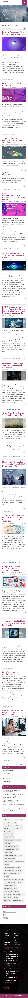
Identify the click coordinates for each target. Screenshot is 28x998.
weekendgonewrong (18, 900)
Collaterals (7, 944)
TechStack (7, 940)
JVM (5, 882)
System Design (7, 894)
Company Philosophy (9, 831)
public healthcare (8, 891)
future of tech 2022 (8, 861)
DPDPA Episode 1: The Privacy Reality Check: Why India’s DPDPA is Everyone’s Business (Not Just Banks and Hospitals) (14, 796)
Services (6, 935)
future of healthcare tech (9, 858)
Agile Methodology (8, 819)
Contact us (17, 944)
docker (17, 849)
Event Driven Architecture (10, 855)
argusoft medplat (19, 819)
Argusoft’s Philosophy (12, 358)
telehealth (16, 897)
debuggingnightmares (9, 840)
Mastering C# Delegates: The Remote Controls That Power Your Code (13, 809)
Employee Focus (8, 852)
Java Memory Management (10, 879)
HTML (5, 873)
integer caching (12, 873)
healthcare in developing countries (12, 867)
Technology (9, 79)
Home (6, 933)
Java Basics (6, 876)
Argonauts (17, 940)
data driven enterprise (9, 837)
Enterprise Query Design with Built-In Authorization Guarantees (11, 801)
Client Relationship (17, 828)
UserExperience (7, 900)
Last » (21, 764)
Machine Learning (12, 882)
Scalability (16, 891)
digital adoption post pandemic (11, 846)
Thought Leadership (11, 134)
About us (16, 933)
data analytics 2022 (8, 834)
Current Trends (10, 248)
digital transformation (9, 849)
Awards (16, 938)
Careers (16, 942)
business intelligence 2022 (10, 822)
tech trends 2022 (8, 897)
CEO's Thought (7, 828)
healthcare (6, 864)
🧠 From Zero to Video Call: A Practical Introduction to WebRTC (12, 791)
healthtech (18, 870)
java (19, 873)
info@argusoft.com (11, 963)
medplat (20, 882)
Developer (18, 840)
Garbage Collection (19, 861)
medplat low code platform (10, 885)
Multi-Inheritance (8, 888)
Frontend (20, 855)
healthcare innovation (9, 870)
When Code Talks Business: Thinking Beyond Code (13, 805)
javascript (21, 879)
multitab (15, 888)
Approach (7, 942)
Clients (16, 935)
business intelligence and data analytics (13, 825)
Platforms (7, 938)
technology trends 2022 (18, 894)
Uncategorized (6, 781)
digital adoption (7, 843)
